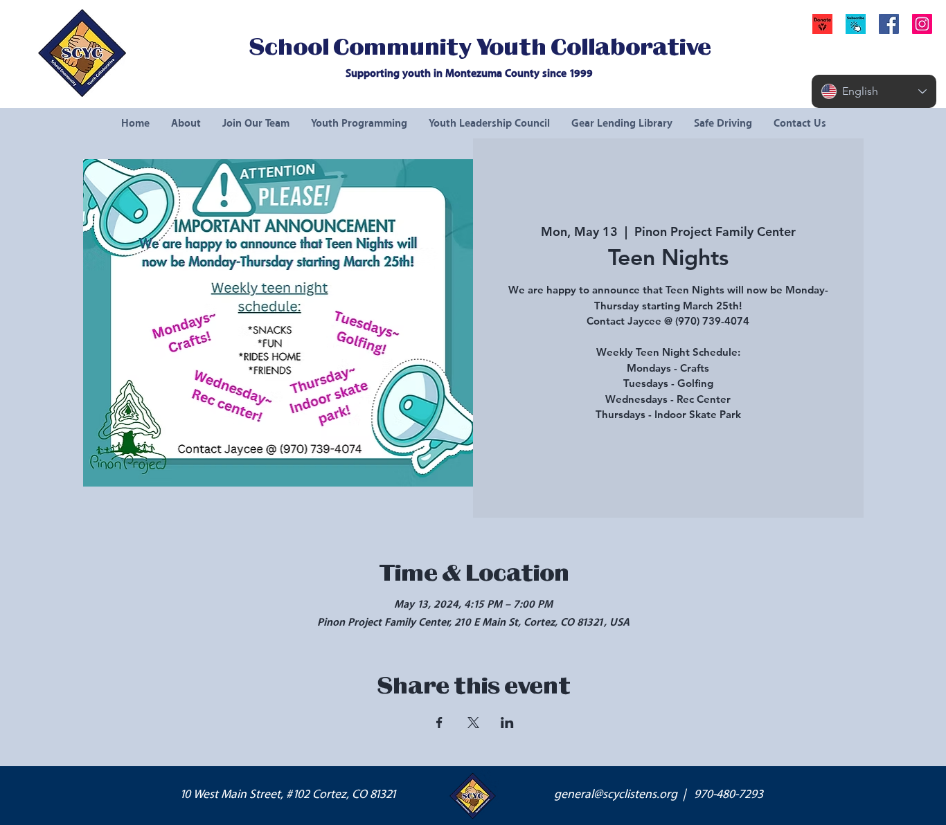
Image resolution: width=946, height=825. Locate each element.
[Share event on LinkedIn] (507, 722)
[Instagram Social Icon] (922, 24)
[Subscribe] (856, 24)
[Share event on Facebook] (439, 722)
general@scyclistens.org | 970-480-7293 (658, 794)
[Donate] (822, 24)
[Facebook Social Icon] (889, 24)
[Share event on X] (473, 722)
